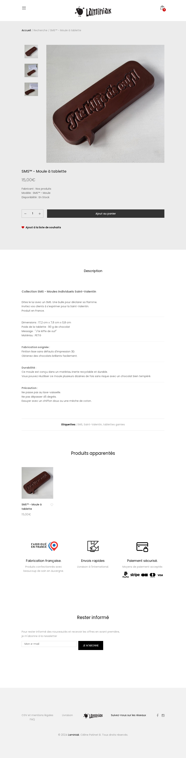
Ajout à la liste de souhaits (43, 227)
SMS (79, 424)
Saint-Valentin (93, 424)
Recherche (40, 30)
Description (93, 271)
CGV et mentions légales (37, 715)
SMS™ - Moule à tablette (65, 30)
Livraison (67, 715)
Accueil (26, 30)
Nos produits (43, 189)
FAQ (32, 719)
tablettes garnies (114, 424)
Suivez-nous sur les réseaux (128, 715)
